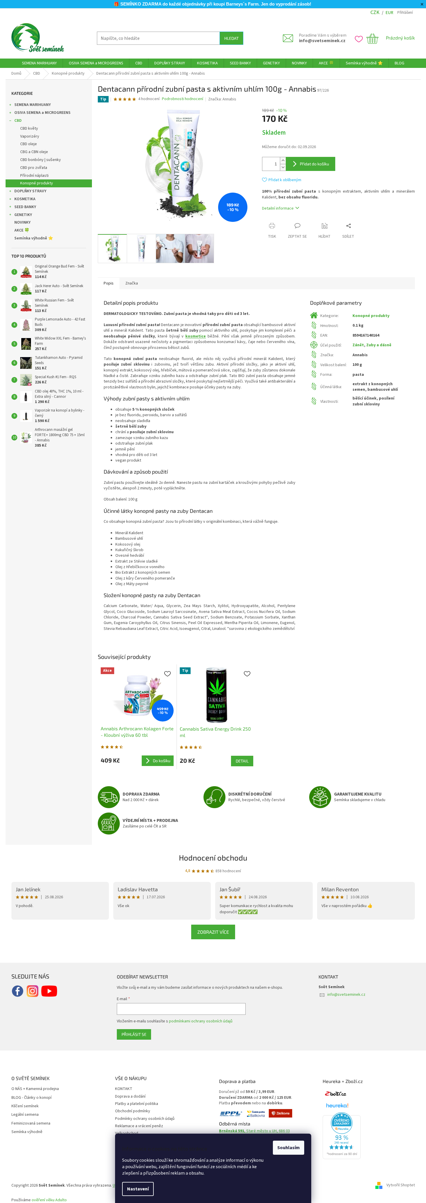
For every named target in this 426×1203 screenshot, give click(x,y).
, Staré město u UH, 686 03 (254, 1131)
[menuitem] (39, 63)
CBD (18, 121)
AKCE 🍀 (21, 230)
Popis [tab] (109, 283)
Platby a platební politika (136, 1104)
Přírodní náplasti (34, 176)
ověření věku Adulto (49, 1200)
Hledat (231, 38)
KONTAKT (123, 1089)
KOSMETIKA (24, 199)
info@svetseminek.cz (322, 40)
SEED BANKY (25, 207)
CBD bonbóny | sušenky (40, 160)
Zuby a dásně (378, 345)
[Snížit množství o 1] (283, 167)
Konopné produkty (36, 183)
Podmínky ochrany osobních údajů (144, 1119)
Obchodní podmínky (132, 1111)
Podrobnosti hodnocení (182, 99)
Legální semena (25, 1115)
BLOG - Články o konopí (31, 1098)
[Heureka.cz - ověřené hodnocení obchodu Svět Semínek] (342, 1135)
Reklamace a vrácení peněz (139, 1126)
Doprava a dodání (130, 1096)
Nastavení (138, 1189)
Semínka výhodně (26, 1132)
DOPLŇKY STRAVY (30, 191)
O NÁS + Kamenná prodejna (35, 1089)
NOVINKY (22, 222)
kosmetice (195, 336)
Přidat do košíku (314, 163)
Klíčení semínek (25, 1106)
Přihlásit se (134, 1034)
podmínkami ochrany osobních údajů (200, 1021)
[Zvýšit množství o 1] (283, 160)
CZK (374, 12)
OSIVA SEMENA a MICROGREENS (42, 113)
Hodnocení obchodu (213, 857)
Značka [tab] (131, 283)
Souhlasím (288, 1147)
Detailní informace (278, 208)
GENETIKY (23, 215)
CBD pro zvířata (33, 168)
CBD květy (29, 128)
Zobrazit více (213, 932)
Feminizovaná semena (30, 1123)
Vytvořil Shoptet (400, 1185)
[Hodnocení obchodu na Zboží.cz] (335, 1094)
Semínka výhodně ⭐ (33, 238)
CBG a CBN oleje (34, 152)
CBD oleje (28, 144)
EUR (389, 13)
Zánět (358, 345)
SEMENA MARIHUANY (32, 105)
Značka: (222, 99)
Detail (242, 760)
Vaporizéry (29, 136)
